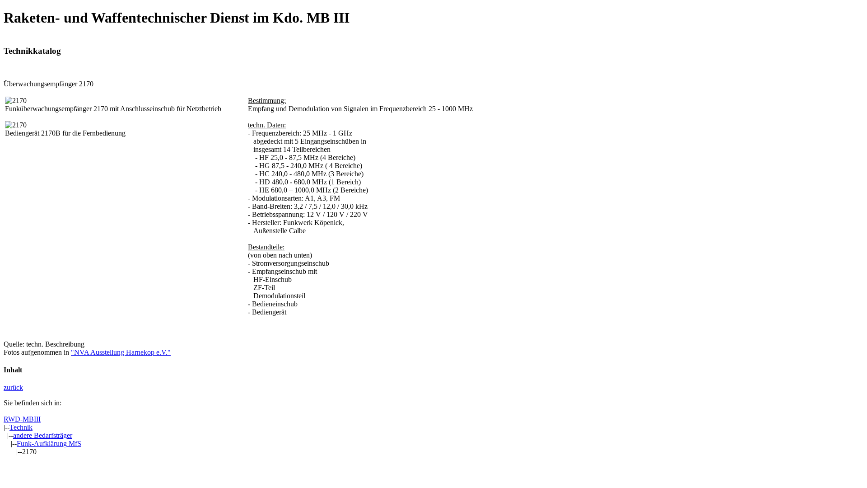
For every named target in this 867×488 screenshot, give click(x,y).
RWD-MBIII (22, 419)
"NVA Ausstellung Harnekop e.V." (121, 352)
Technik (21, 427)
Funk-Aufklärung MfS (49, 443)
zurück (13, 387)
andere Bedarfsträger (42, 435)
